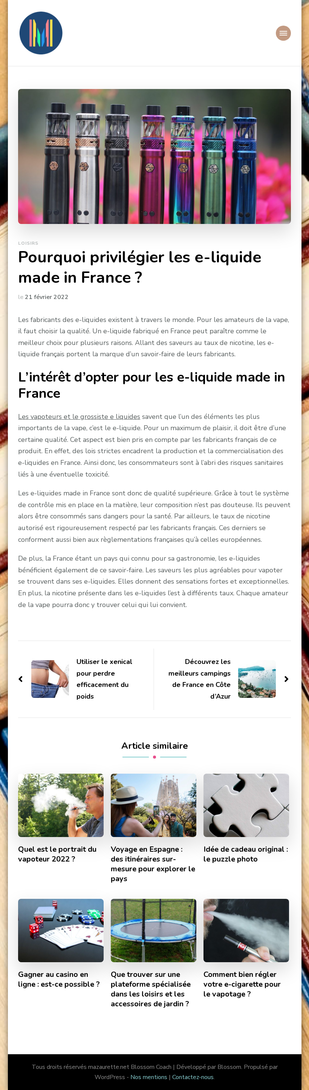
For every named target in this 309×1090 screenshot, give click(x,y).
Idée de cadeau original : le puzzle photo (245, 854)
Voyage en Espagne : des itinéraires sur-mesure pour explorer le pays (153, 864)
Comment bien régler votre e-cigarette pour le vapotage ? (242, 984)
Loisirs (28, 243)
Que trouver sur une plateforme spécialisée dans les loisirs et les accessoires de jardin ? (151, 989)
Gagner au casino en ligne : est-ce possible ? (59, 979)
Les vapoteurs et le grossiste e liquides (79, 416)
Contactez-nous (193, 1077)
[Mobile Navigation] (283, 33)
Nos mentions (148, 1077)
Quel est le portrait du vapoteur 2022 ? (57, 854)
